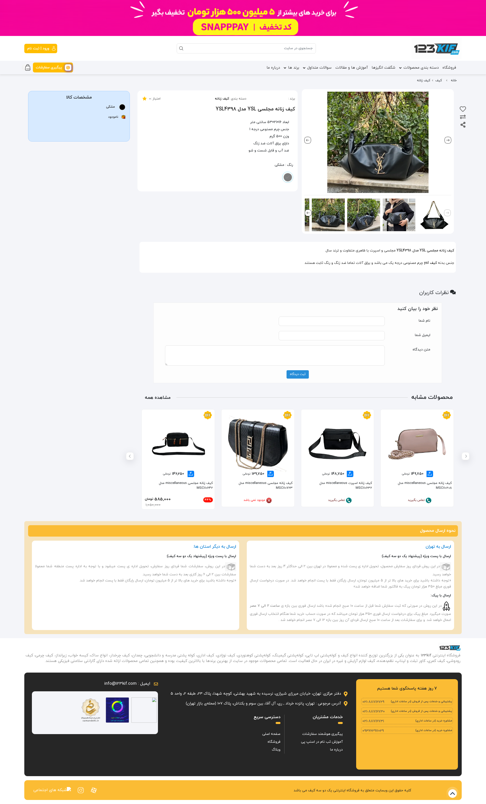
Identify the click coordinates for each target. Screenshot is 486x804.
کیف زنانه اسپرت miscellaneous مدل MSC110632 (345, 485)
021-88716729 (373, 702)
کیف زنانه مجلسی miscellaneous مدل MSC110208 (425, 485)
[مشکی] (287, 177)
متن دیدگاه (421, 349)
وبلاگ (276, 749)
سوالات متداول (319, 67)
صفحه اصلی (271, 734)
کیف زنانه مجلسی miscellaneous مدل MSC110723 (266, 485)
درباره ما (273, 67)
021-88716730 (373, 711)
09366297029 (373, 731)
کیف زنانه (222, 98)
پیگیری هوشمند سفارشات (322, 734)
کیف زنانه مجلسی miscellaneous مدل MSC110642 (186, 485)
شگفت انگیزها (383, 67)
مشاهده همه (158, 398)
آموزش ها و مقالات (351, 67)
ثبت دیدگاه (298, 374)
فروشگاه (449, 67)
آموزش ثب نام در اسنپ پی (322, 741)
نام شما (424, 320)
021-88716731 (373, 721)
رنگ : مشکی (284, 165)
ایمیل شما (422, 335)
